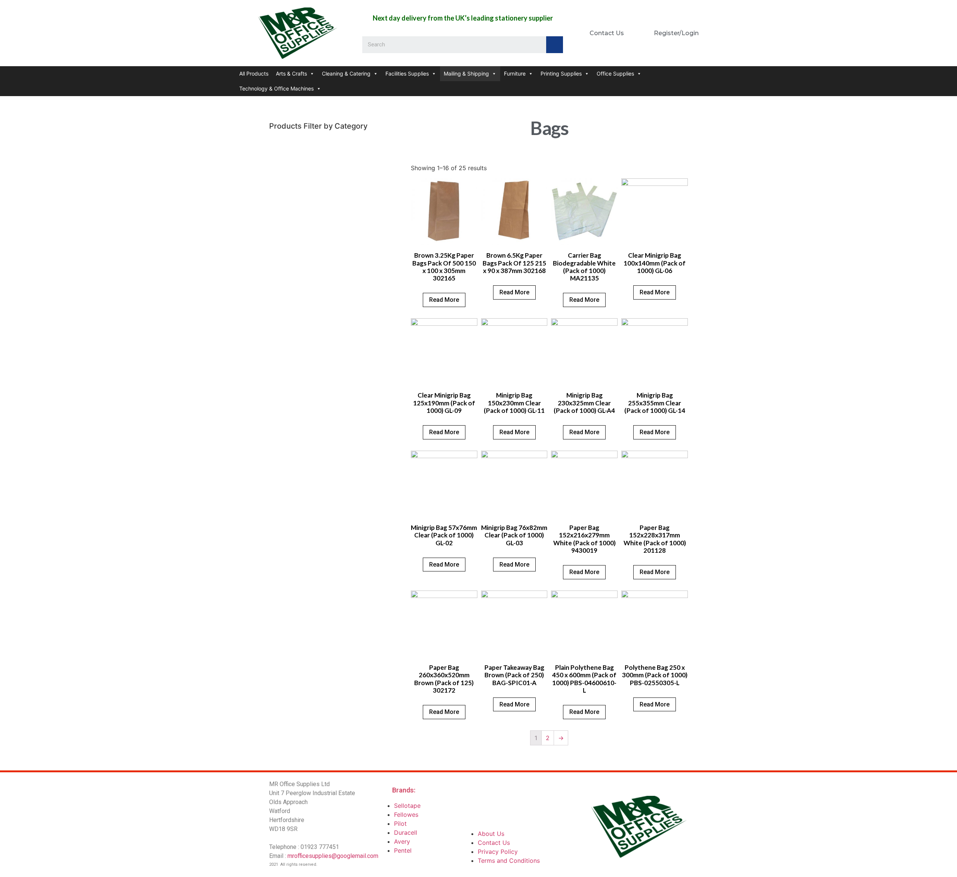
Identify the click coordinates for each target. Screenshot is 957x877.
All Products (253, 73)
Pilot (400, 823)
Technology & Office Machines (276, 88)
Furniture (515, 73)
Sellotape (407, 805)
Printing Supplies (561, 73)
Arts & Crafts (291, 73)
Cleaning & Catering (346, 73)
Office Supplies (615, 73)
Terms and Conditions (509, 860)
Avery (402, 841)
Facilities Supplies (407, 73)
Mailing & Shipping (466, 73)
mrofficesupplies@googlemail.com (332, 855)
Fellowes (406, 814)
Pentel (403, 850)
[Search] (554, 44)
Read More (444, 299)
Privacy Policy (498, 851)
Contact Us (494, 842)
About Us (491, 833)
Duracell (405, 832)
